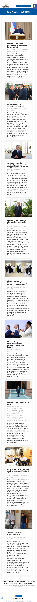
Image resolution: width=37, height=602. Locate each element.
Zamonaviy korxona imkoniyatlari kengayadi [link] (16, 105)
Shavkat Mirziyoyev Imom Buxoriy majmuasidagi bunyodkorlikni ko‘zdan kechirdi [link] (16, 344)
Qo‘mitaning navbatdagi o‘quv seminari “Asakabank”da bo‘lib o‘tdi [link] (18, 471)
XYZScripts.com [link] (27, 601)
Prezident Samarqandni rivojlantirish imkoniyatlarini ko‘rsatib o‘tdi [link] (17, 45)
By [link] (13, 51)
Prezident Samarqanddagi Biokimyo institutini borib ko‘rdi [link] (16, 222)
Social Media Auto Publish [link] (12, 601)
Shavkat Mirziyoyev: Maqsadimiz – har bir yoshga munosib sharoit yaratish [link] (17, 283)
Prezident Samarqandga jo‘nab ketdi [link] (18, 403)
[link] (35, 6)
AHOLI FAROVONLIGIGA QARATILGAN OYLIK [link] (15, 534)
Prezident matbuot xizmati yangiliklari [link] (17, 49)
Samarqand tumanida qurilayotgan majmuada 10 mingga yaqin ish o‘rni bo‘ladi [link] (17, 165)
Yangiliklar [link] (10, 475)
